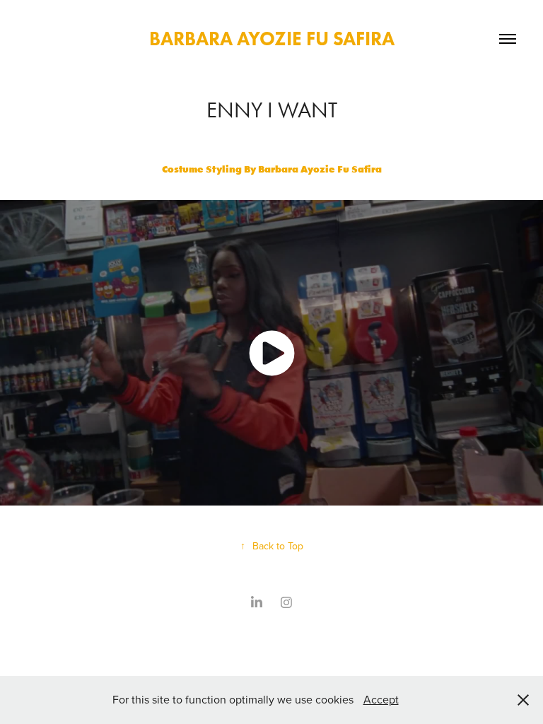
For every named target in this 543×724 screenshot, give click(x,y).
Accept (381, 699)
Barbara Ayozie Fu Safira (272, 38)
